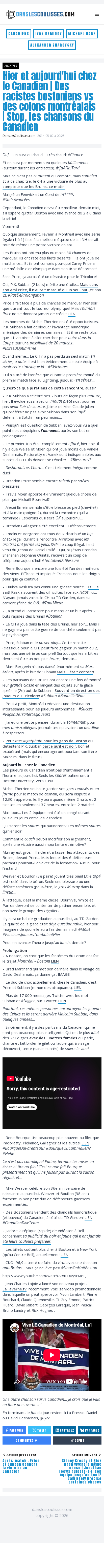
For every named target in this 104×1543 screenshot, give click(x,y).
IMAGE (64, 974)
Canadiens (18, 33)
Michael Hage (82, 33)
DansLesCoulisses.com (19, 136)
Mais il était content (75, 671)
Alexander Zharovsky (52, 45)
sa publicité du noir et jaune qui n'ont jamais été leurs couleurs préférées (52, 1238)
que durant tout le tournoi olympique (36, 308)
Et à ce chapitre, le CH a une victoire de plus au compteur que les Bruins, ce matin (45, 184)
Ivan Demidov (48, 33)
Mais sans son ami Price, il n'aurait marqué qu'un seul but (50, 287)
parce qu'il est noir (59, 746)
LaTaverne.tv (15, 1288)
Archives (11, 65)
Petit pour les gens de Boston (46, 741)
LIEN (71, 313)
